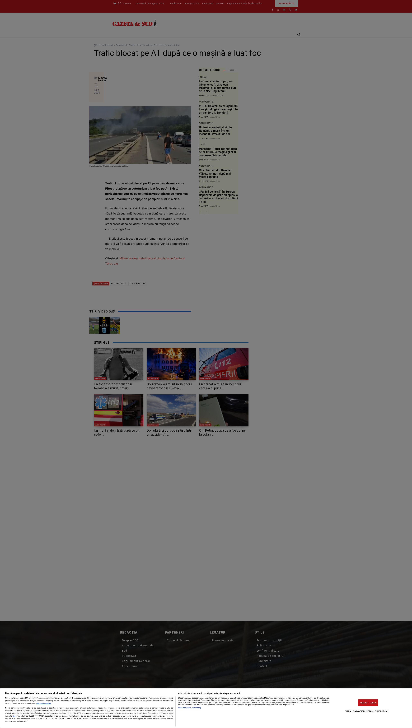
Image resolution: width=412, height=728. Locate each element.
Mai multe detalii (43, 703)
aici (14, 716)
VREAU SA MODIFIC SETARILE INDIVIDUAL (367, 711)
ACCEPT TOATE (368, 702)
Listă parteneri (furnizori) (189, 708)
